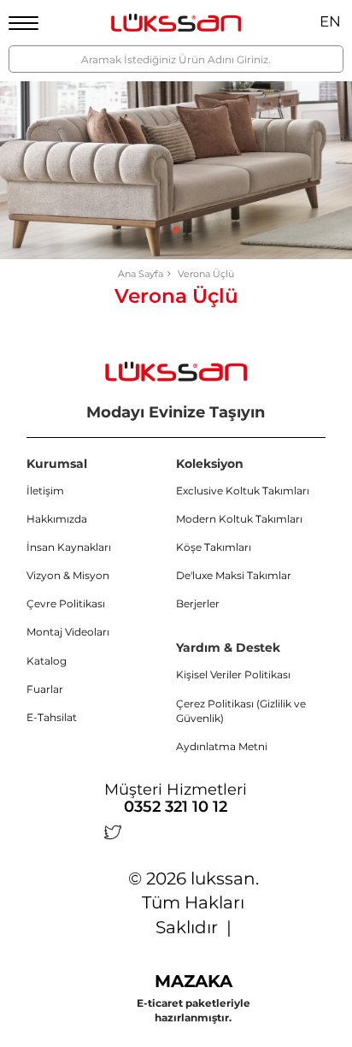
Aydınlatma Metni (221, 746)
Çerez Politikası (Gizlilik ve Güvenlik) (241, 711)
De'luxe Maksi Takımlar (233, 575)
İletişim (45, 490)
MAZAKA (193, 981)
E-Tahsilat (51, 717)
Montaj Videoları (67, 631)
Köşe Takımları (213, 547)
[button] (176, 230)
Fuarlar (44, 689)
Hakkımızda (56, 518)
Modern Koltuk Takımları (239, 518)
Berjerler (198, 603)
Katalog (46, 660)
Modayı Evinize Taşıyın (175, 412)
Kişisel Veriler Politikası (233, 674)
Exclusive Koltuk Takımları (242, 490)
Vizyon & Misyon (67, 575)
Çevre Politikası (65, 603)
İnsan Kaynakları (68, 547)
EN (330, 21)
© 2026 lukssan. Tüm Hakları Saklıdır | (193, 903)
